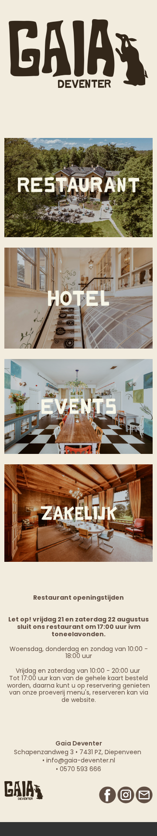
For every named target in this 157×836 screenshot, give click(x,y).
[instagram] (125, 794)
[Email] (144, 794)
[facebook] (107, 794)
